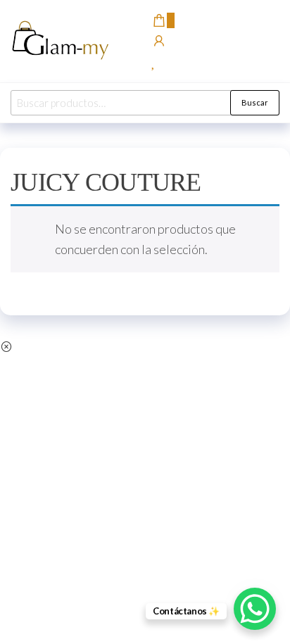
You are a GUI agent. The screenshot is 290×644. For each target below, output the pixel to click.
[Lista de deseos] (153, 62)
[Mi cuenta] (159, 41)
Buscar (254, 102)
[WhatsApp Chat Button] (255, 609)
